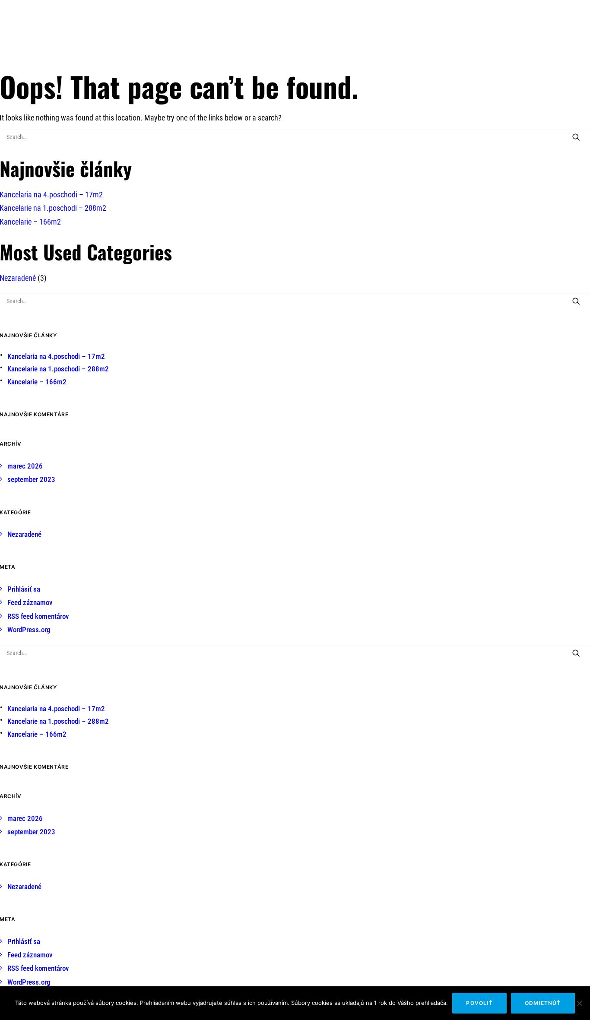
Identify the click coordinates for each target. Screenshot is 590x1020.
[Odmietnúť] (579, 1003)
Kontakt (411, 30)
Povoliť (479, 1003)
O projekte (249, 30)
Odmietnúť (543, 1003)
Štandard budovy (302, 30)
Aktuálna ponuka (363, 30)
